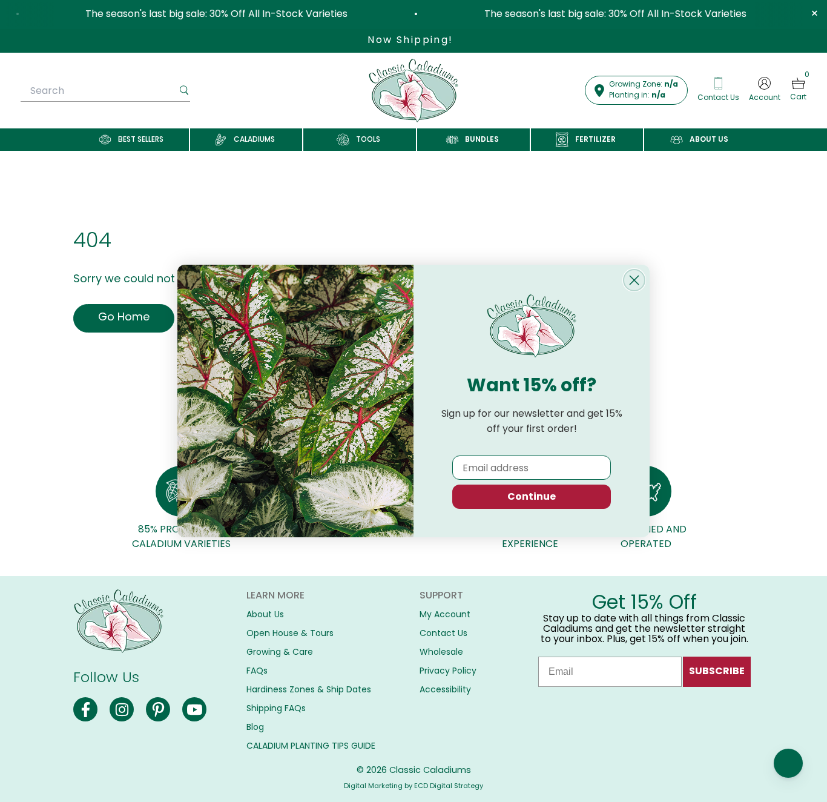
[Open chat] (788, 763)
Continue (531, 496)
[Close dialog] (634, 280)
